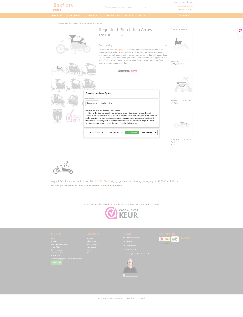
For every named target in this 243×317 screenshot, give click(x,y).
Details (103, 103)
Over (111, 103)
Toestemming (92, 103)
